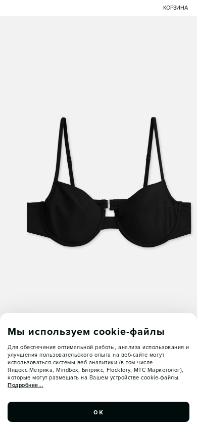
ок (98, 411)
